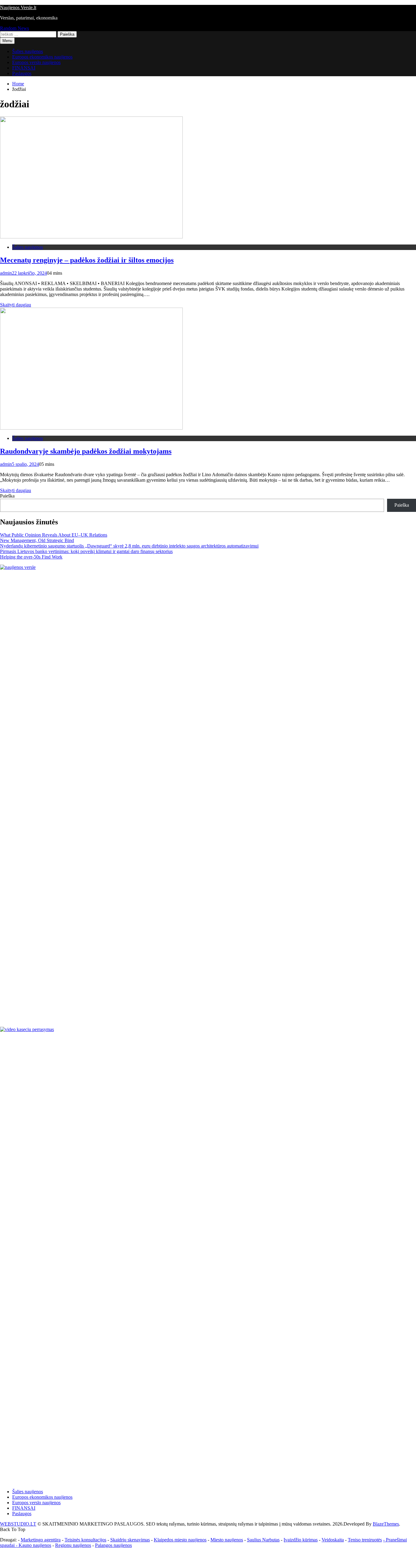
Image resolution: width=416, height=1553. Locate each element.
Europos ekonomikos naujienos (42, 56)
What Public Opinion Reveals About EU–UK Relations (53, 534)
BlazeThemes (386, 1523)
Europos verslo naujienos (36, 62)
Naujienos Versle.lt (18, 7)
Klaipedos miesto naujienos (180, 1539)
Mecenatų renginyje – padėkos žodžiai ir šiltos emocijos (87, 260)
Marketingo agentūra (41, 1539)
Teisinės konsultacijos (85, 1539)
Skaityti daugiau (15, 304)
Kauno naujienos (35, 1545)
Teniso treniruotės (365, 1539)
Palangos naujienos (113, 1545)
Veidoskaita (333, 1539)
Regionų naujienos (73, 1545)
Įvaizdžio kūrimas (301, 1539)
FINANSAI (23, 67)
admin (6, 273)
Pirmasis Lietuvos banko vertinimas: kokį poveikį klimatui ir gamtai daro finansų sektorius (86, 551)
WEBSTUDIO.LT (18, 1523)
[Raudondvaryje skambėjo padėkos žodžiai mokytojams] (91, 427)
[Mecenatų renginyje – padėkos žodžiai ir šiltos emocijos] (91, 236)
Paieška (7, 495)
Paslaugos (21, 73)
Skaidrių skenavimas (130, 1539)
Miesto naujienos (226, 1539)
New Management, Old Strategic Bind (37, 540)
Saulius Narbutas (263, 1539)
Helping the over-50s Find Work (31, 556)
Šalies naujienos (27, 51)
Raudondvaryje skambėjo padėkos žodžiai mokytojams (85, 451)
